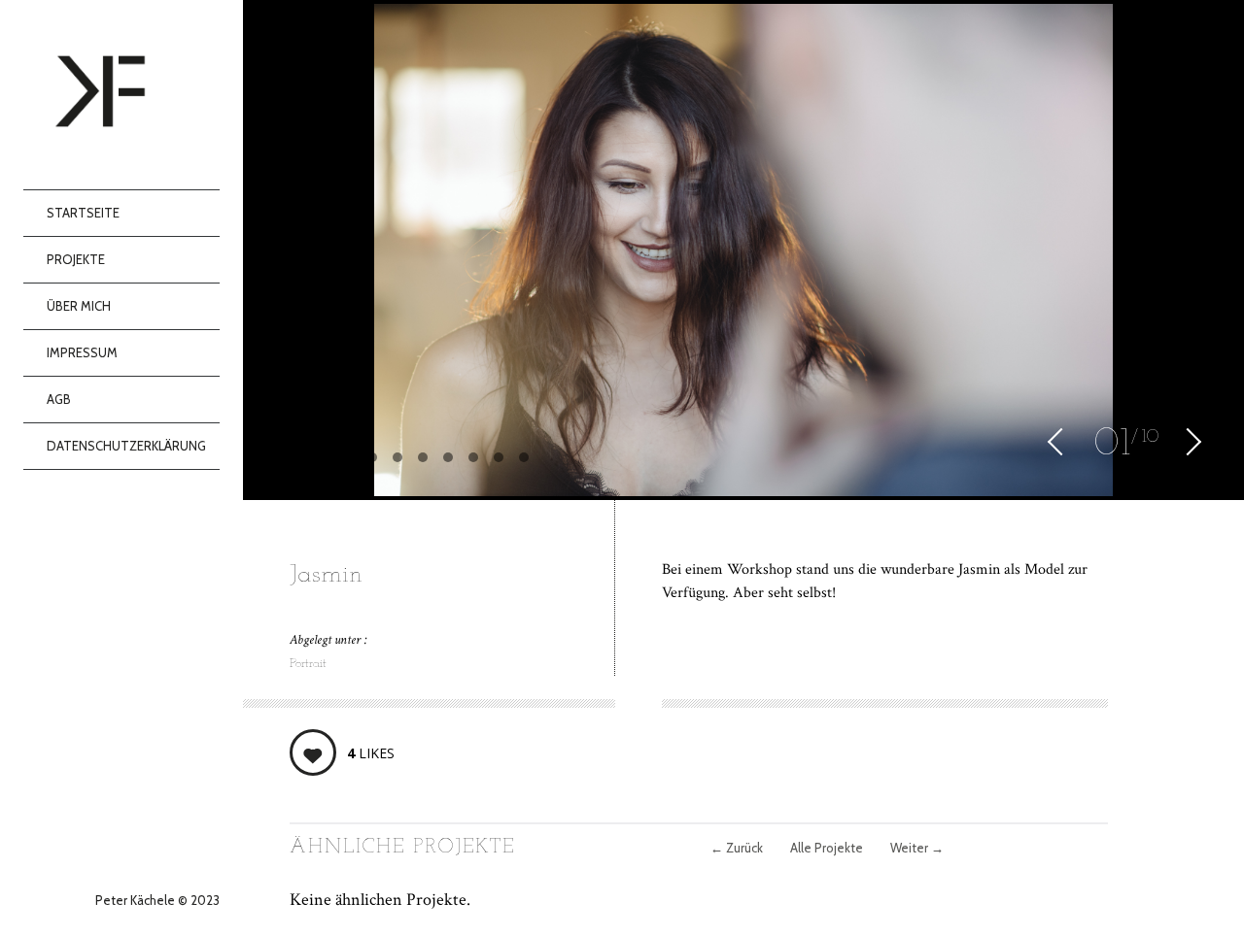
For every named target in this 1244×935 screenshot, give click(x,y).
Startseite (83, 212)
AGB (59, 399)
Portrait (308, 663)
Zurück (736, 847)
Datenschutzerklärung (126, 445)
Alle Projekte (826, 847)
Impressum (82, 352)
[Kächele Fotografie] (133, 95)
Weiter (917, 847)
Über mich (79, 306)
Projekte (76, 259)
